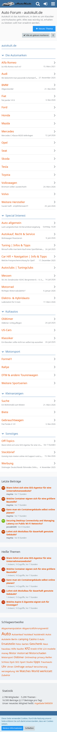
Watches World (29, 671)
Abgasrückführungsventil (35, 628)
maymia (9, 494)
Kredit (34, 648)
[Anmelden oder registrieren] (45, 4)
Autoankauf (17, 634)
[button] (53, 4)
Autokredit (39, 634)
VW (17, 671)
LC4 (45, 648)
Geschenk (35, 644)
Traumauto (46, 662)
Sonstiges (11, 433)
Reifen (48, 657)
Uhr (4, 666)
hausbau (6, 648)
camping (23, 639)
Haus (45, 644)
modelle (51, 648)
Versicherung (40, 666)
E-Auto (41, 639)
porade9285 (11, 527)
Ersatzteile (8, 644)
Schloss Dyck (8, 662)
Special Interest (15, 215)
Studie (29, 662)
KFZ (27, 648)
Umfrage (19, 666)
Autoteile (6, 639)
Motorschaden (37, 653)
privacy (41, 657)
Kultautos (11, 311)
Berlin (14, 639)
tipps (37, 662)
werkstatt (46, 671)
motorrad (22, 653)
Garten (25, 644)
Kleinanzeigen (14, 393)
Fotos (18, 644)
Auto (6, 633)
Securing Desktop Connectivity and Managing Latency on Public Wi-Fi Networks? (30, 522)
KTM (40, 648)
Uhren (10, 666)
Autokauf (28, 634)
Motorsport (12, 351)
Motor (12, 653)
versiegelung (8, 671)
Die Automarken (16, 55)
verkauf (29, 666)
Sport (23, 662)
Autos (48, 634)
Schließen (29, 728)
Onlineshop (31, 657)
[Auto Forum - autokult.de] (17, 4)
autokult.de (9, 45)
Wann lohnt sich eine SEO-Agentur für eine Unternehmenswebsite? (28, 489)
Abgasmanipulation (12, 628)
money (5, 653)
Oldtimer (19, 657)
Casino (33, 639)
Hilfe (13, 648)
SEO (17, 662)
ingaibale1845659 (44, 703)
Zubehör (6, 675)
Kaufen (20, 648)
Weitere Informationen (12, 728)
